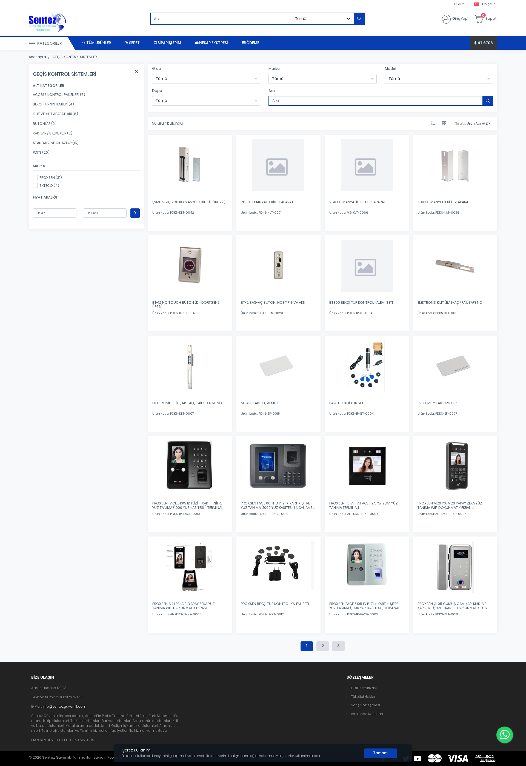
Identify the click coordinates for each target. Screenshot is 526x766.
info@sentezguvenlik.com (64, 706)
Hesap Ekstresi (213, 42)
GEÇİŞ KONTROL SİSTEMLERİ (75, 56)
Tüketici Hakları (363, 696)
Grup (156, 68)
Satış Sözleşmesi (365, 705)
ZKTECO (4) (49, 185)
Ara (271, 90)
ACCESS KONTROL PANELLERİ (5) (59, 94)
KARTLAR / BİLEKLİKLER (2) (52, 133)
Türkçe (486, 4)
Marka (274, 68)
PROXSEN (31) (50, 177)
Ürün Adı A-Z (477, 123)
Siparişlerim (169, 42)
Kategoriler (49, 43)
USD (457, 4)
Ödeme (252, 42)
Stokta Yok (190, 221)
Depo (157, 90)
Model (390, 68)
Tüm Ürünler (98, 42)
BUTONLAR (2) (44, 123)
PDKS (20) (41, 152)
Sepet (134, 42)
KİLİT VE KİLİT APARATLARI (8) (55, 113)
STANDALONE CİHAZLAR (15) (56, 142)
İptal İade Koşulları (367, 714)
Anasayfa (37, 56)
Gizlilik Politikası (364, 688)
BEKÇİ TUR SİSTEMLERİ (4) (53, 104)
